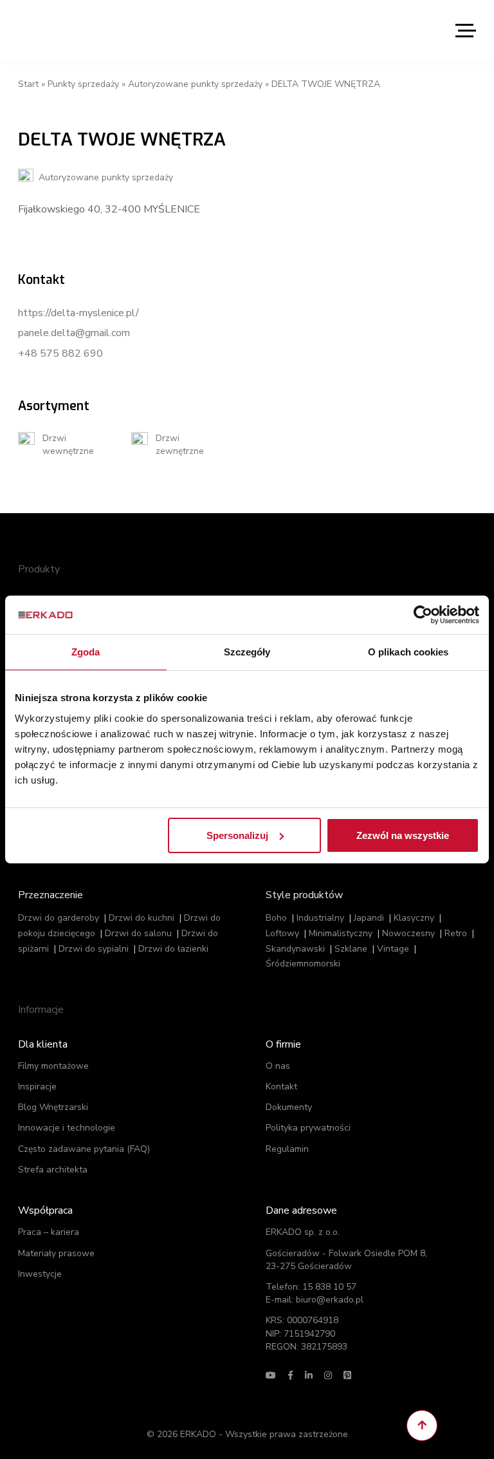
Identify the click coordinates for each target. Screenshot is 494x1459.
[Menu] (465, 30)
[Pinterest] (347, 1376)
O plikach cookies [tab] (408, 651)
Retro (455, 933)
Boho (276, 918)
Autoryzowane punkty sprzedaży (195, 84)
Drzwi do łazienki (173, 949)
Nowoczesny (408, 933)
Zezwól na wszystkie (402, 834)
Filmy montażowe (53, 1066)
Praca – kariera (48, 1232)
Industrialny (320, 918)
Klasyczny (414, 918)
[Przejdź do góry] (422, 1425)
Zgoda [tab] (85, 651)
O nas (278, 1066)
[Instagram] (328, 1376)
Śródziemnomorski (303, 963)
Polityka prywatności (308, 1128)
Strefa (52, 1169)
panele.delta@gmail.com (74, 333)
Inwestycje (40, 1274)
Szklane (350, 949)
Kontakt (281, 1086)
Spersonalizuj (237, 834)
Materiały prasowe (56, 1253)
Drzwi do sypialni (94, 949)
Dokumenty (289, 1107)
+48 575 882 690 (60, 353)
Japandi (369, 918)
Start (28, 84)
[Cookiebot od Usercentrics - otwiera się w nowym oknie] (423, 615)
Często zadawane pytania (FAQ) (84, 1149)
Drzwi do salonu (138, 933)
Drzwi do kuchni (141, 918)
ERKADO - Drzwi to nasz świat (79, 29)
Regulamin (287, 1149)
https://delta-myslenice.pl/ (78, 313)
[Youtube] (271, 1376)
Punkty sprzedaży (83, 84)
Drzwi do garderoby (58, 918)
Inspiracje (37, 1086)
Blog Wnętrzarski (53, 1107)
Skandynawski (295, 949)
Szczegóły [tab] (247, 651)
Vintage (393, 949)
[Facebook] (290, 1376)
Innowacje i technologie (66, 1128)
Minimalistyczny (340, 933)
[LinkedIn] (309, 1376)
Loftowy (282, 933)
